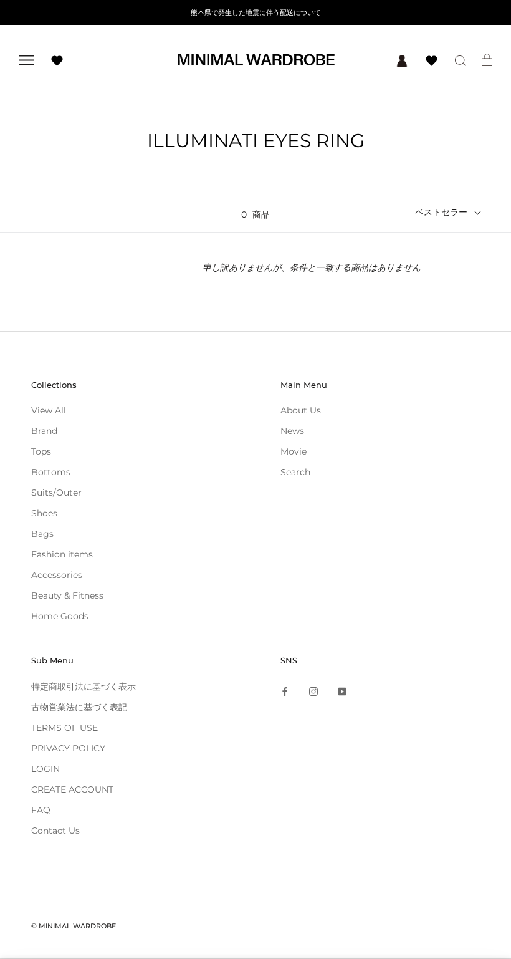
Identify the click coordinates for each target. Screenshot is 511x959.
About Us (300, 410)
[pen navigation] (26, 60)
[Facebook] (284, 691)
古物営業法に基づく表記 (79, 707)
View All (48, 410)
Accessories (56, 575)
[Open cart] (487, 60)
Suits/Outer (56, 492)
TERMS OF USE (64, 727)
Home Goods (59, 616)
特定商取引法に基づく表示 (83, 686)
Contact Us (55, 830)
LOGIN (45, 768)
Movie (293, 451)
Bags (42, 533)
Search (295, 472)
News (292, 430)
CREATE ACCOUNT (72, 789)
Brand (44, 430)
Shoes (44, 513)
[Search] (460, 60)
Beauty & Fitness (67, 595)
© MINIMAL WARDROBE (73, 926)
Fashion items (62, 554)
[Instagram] (313, 691)
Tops (41, 451)
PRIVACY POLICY (68, 748)
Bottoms (50, 472)
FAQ (40, 810)
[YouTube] (342, 691)
